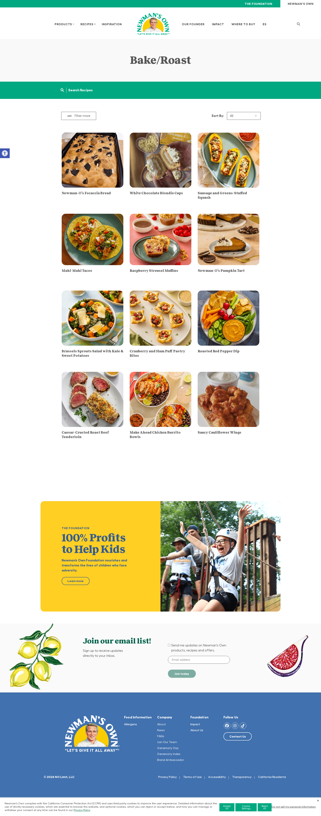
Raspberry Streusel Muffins (154, 271)
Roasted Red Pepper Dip (218, 351)
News (161, 730)
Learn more (75, 581)
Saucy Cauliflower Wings (219, 432)
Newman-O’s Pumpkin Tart (221, 271)
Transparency (242, 777)
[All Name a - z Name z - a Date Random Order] (244, 116)
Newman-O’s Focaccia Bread (86, 193)
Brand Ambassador (170, 759)
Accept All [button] (227, 807)
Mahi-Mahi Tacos (77, 271)
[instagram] (235, 725)
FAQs (160, 736)
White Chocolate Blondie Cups (156, 193)
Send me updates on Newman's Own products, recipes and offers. (198, 647)
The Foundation (258, 3)
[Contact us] (237, 736)
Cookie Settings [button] (246, 807)
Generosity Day (167, 748)
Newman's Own (301, 3)
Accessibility (217, 777)
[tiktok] (243, 725)
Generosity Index (168, 754)
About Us (196, 730)
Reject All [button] (265, 807)
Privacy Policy (167, 777)
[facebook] (227, 725)
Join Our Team (167, 742)
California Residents (272, 777)
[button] (5, 153)
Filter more (82, 116)
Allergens (130, 724)
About (161, 724)
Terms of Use (192, 777)
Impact (195, 724)
